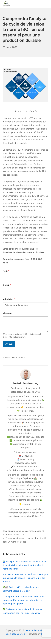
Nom (6, 271)
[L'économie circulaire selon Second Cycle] (6, 4)
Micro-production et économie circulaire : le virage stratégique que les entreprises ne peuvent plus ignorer (24, 600)
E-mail (7, 285)
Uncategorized (17, 357)
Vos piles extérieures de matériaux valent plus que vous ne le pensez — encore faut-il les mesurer (25, 578)
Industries (9, 299)
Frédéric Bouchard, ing (25, 383)
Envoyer (9, 344)
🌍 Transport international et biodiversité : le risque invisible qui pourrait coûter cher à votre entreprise (25, 565)
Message (7, 313)
